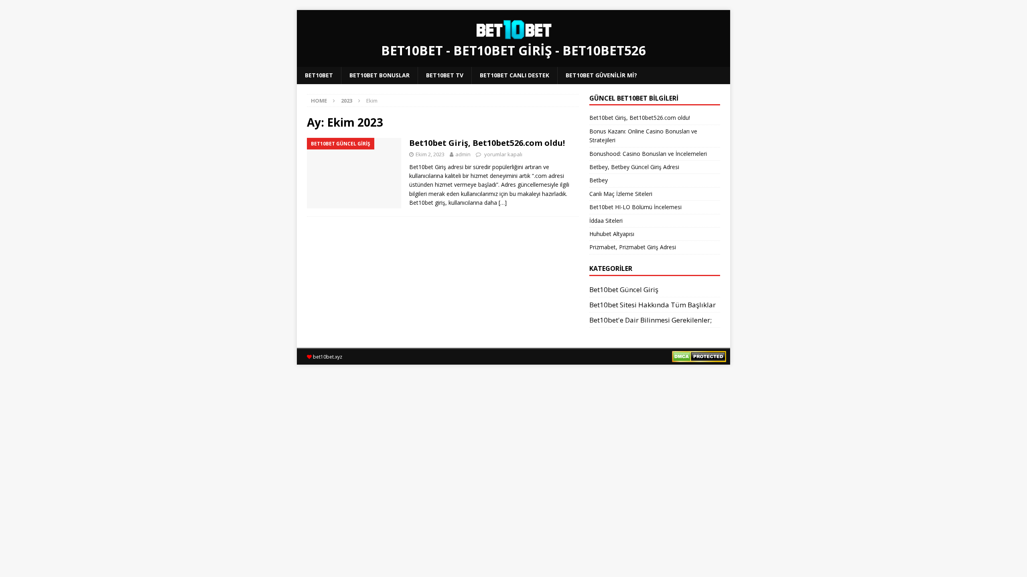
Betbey (598, 180)
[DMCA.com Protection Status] (699, 357)
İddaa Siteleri (606, 220)
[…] (503, 202)
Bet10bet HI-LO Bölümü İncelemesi (635, 207)
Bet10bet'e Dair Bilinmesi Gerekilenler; (650, 320)
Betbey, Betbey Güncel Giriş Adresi (634, 167)
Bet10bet (319, 75)
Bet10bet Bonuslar (379, 75)
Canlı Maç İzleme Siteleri (622, 194)
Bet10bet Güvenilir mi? (601, 75)
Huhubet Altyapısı (611, 234)
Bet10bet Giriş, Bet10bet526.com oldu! (487, 142)
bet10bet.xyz (327, 356)
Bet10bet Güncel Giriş (623, 289)
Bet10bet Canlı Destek (514, 75)
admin (463, 154)
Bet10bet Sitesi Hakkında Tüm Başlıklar (652, 304)
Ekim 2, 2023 (430, 154)
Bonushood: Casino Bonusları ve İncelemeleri (648, 153)
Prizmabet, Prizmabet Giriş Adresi (632, 247)
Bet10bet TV (444, 75)
